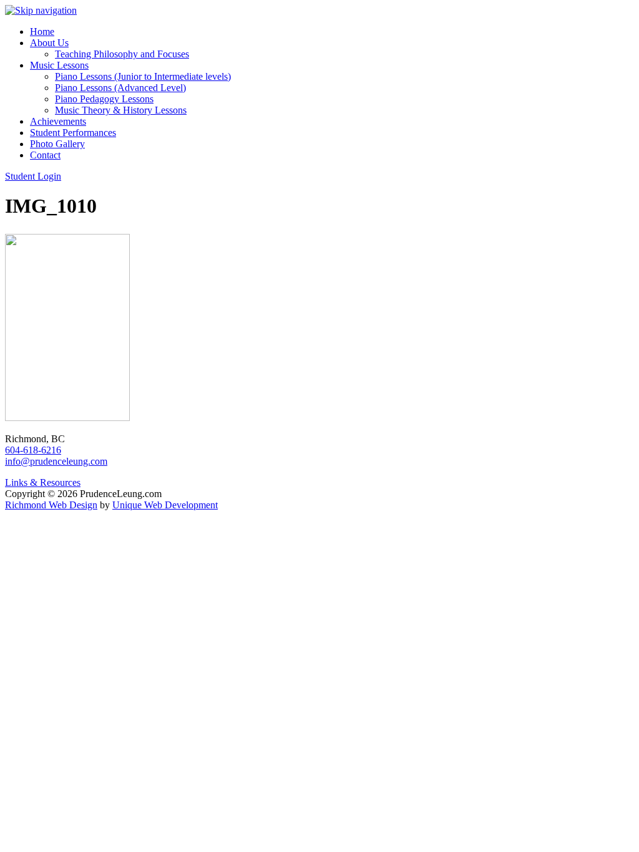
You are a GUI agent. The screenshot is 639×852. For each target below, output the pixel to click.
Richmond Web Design (51, 505)
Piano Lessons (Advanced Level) (120, 87)
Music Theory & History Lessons (121, 110)
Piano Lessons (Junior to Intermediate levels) (143, 76)
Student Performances (73, 132)
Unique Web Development (165, 505)
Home (42, 31)
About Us (49, 42)
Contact (45, 155)
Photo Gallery (57, 143)
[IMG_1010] (67, 417)
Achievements (58, 121)
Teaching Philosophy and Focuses (122, 54)
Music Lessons (59, 65)
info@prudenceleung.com (56, 461)
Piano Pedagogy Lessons (104, 99)
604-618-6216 (33, 450)
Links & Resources (42, 482)
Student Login (33, 176)
